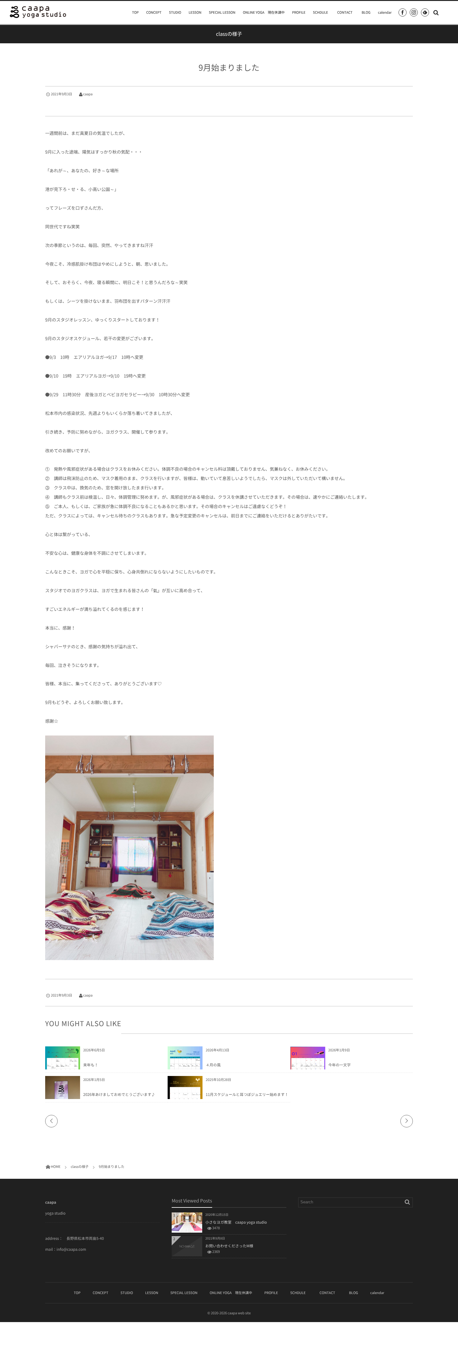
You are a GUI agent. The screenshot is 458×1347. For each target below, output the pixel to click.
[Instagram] (414, 12)
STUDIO (175, 12)
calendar (385, 12)
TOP (135, 12)
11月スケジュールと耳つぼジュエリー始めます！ (247, 1094)
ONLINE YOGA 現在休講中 (263, 12)
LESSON (195, 12)
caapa (88, 94)
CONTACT (346, 12)
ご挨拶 (89, 1086)
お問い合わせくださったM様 (229, 1246)
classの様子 (56, 103)
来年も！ (90, 1065)
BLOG (366, 12)
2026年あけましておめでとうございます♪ (119, 1094)
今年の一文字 (339, 1065)
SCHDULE (320, 12)
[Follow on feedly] (425, 12)
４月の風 (213, 1065)
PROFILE (298, 12)
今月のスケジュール (86, 103)
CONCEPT (153, 12)
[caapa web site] (38, 12)
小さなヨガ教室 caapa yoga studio (236, 1222)
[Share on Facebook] (402, 12)
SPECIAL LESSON (222, 12)
